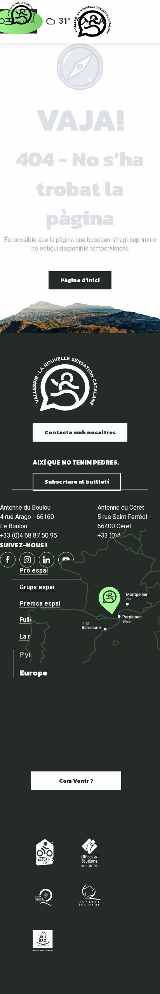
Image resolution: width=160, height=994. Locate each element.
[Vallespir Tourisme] (92, 21)
